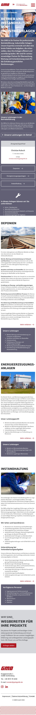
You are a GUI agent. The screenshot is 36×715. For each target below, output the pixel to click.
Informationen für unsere (21, 4)
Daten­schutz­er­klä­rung (20, 696)
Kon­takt (32, 696)
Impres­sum (6, 696)
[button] (3, 103)
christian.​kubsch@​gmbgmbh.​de (18, 158)
